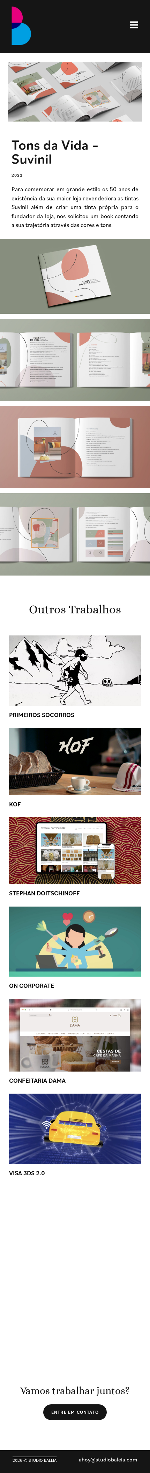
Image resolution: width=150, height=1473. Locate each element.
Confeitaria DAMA (37, 1080)
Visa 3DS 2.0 (27, 1173)
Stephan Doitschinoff (44, 893)
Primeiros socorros (41, 715)
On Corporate (31, 986)
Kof (15, 804)
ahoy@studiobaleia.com (108, 1459)
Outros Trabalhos (75, 609)
